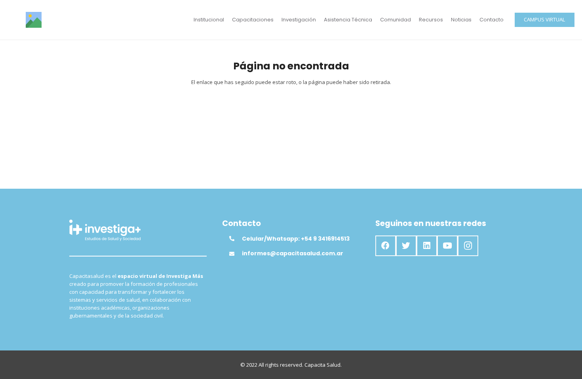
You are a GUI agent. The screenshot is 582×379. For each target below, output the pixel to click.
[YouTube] (447, 245)
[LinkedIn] (427, 245)
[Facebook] (385, 245)
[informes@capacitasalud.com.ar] (235, 254)
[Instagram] (468, 245)
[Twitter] (406, 245)
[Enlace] (34, 20)
